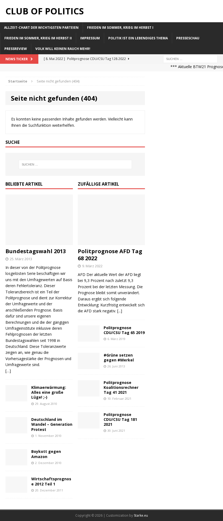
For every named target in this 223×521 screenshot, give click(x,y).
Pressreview (15, 48)
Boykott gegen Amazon (46, 454)
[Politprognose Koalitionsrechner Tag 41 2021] (89, 393)
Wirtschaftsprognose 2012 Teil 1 (51, 481)
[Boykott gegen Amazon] (16, 462)
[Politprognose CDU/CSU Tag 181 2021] (89, 425)
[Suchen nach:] (190, 58)
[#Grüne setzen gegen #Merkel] (89, 365)
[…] (8, 370)
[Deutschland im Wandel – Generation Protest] (16, 430)
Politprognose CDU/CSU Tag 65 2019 (124, 330)
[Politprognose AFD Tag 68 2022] (111, 241)
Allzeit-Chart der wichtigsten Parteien (41, 27)
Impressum (90, 38)
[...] (119, 310)
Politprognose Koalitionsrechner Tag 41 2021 (121, 387)
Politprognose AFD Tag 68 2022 (110, 254)
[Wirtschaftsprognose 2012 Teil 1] (16, 489)
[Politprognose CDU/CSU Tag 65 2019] (89, 338)
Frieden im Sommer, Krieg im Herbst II (38, 38)
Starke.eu (141, 515)
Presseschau (187, 38)
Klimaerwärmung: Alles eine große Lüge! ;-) (48, 392)
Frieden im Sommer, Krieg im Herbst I (120, 27)
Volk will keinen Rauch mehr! (62, 48)
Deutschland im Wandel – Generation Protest (51, 424)
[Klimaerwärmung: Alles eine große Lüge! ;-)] (16, 398)
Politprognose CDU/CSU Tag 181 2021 (120, 419)
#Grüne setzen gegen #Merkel (119, 357)
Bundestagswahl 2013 (35, 251)
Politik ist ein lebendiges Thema (138, 38)
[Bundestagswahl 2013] (39, 241)
